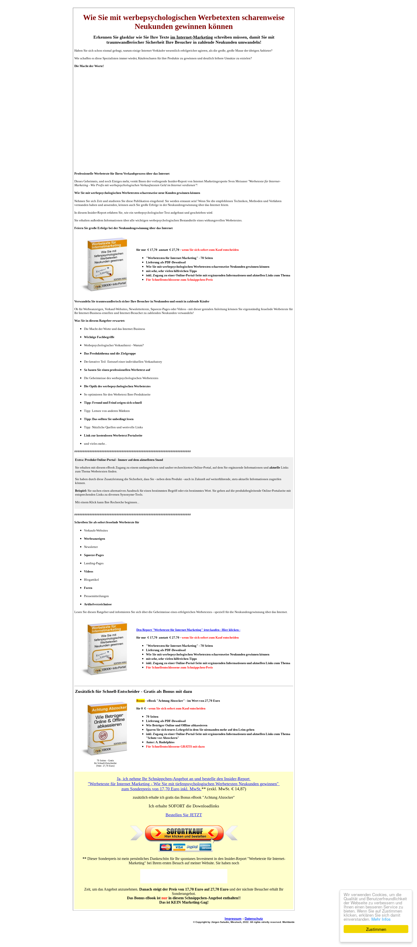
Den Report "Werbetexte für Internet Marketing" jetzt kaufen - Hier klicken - (188, 630)
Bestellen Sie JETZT (184, 814)
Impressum (233, 918)
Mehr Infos (381, 919)
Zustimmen (376, 929)
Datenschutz (254, 918)
